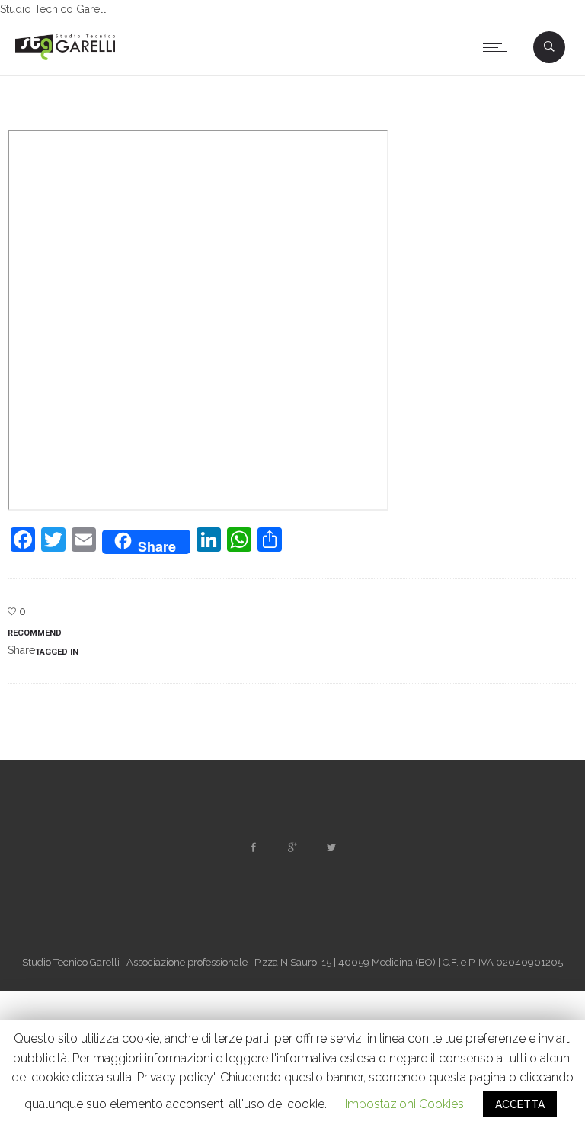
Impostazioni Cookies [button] (404, 1104)
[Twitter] (331, 847)
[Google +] (292, 847)
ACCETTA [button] (520, 1104)
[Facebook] (254, 847)
